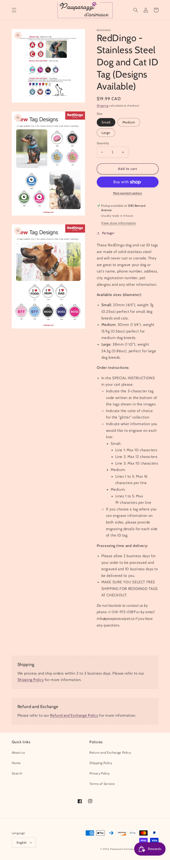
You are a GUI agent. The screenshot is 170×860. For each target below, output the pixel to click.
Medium (128, 122)
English (22, 842)
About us (18, 753)
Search (17, 773)
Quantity (103, 143)
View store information (118, 223)
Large (106, 133)
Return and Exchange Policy (110, 753)
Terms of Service (102, 784)
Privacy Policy (99, 773)
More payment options (127, 193)
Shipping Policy (30, 679)
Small (106, 122)
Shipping (102, 105)
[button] (14, 10)
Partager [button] (108, 233)
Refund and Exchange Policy (74, 715)
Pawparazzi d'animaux (122, 849)
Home (16, 763)
